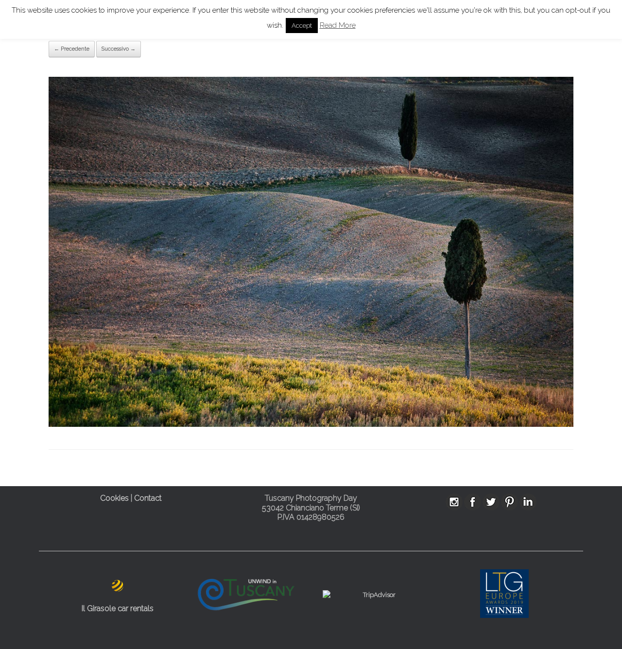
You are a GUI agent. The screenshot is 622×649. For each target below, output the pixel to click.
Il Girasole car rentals (118, 608)
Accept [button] (302, 25)
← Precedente (71, 49)
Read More (338, 25)
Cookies (114, 498)
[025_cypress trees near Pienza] (311, 424)
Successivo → (119, 49)
